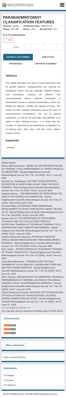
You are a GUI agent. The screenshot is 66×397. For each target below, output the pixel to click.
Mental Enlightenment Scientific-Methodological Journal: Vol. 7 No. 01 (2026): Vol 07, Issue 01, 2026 (32, 230)
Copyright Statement (46, 64)
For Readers (9, 375)
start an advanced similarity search (32, 311)
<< (3, 308)
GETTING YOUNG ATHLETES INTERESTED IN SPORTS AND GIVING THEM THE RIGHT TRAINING (30, 184)
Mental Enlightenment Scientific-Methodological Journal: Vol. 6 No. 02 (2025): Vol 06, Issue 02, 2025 (32, 255)
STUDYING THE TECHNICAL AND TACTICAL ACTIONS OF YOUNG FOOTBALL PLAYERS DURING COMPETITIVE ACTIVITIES (32, 295)
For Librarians (10, 385)
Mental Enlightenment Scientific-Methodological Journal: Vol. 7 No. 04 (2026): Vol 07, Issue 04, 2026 (32, 175)
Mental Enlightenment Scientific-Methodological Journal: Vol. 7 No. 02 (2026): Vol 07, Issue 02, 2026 (32, 270)
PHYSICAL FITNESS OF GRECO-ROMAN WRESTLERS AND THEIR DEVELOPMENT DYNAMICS (31, 240)
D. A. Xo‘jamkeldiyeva (14, 35)
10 (24, 308)
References (15, 64)
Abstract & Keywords (18, 57)
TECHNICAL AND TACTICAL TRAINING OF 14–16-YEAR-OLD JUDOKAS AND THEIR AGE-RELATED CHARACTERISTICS (32, 264)
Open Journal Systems (15, 357)
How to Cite (48, 57)
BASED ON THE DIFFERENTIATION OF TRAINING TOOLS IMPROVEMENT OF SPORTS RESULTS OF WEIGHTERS (32, 169)
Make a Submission (15, 345)
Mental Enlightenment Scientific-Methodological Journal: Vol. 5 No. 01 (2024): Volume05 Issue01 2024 (32, 199)
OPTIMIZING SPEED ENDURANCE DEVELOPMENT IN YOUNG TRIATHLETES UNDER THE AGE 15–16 (32, 209)
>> (29, 308)
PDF (9, 40)
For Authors (9, 380)
